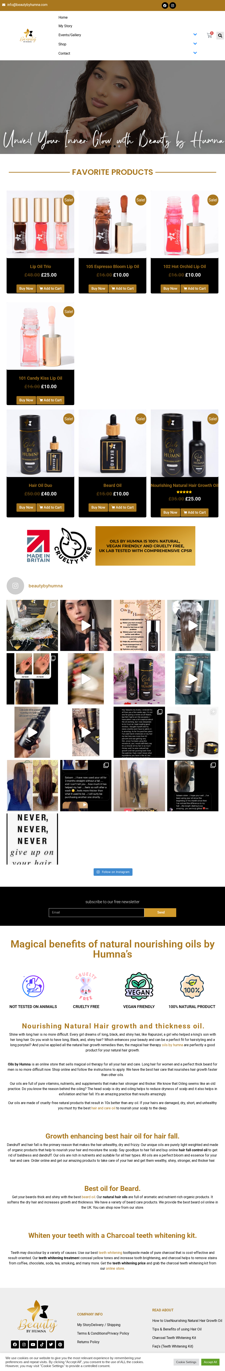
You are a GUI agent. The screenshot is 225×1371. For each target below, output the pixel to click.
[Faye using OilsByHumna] (86, 732)
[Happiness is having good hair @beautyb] (32, 839)
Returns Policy (88, 1342)
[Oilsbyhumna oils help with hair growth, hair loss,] (193, 732)
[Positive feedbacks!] (86, 785)
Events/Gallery (69, 35)
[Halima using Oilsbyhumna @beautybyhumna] (32, 732)
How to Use (161, 1321)
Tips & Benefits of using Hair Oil (176, 1329)
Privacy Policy (118, 1333)
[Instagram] (172, 5)
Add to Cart (53, 288)
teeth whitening (110, 1253)
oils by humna (172, 1045)
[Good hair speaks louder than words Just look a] (193, 625)
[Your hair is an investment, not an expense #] (139, 625)
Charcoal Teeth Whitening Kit (174, 1338)
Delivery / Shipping (105, 1325)
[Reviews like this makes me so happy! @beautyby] (193, 785)
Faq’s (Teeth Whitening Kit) (172, 1346)
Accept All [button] (210, 1362)
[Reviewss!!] (139, 732)
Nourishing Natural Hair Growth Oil (196, 1321)
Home (63, 17)
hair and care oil (103, 1108)
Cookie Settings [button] (186, 1362)
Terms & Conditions (92, 1333)
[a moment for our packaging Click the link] (32, 625)
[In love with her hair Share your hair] (139, 785)
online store (115, 1268)
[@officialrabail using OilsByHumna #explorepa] (86, 678)
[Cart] (209, 35)
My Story (65, 26)
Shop (62, 44)
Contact (64, 53)
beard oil (88, 1197)
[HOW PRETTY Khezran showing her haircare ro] (86, 625)
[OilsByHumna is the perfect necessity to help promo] (139, 678)
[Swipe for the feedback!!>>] (32, 678)
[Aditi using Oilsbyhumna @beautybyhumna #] (193, 678)
